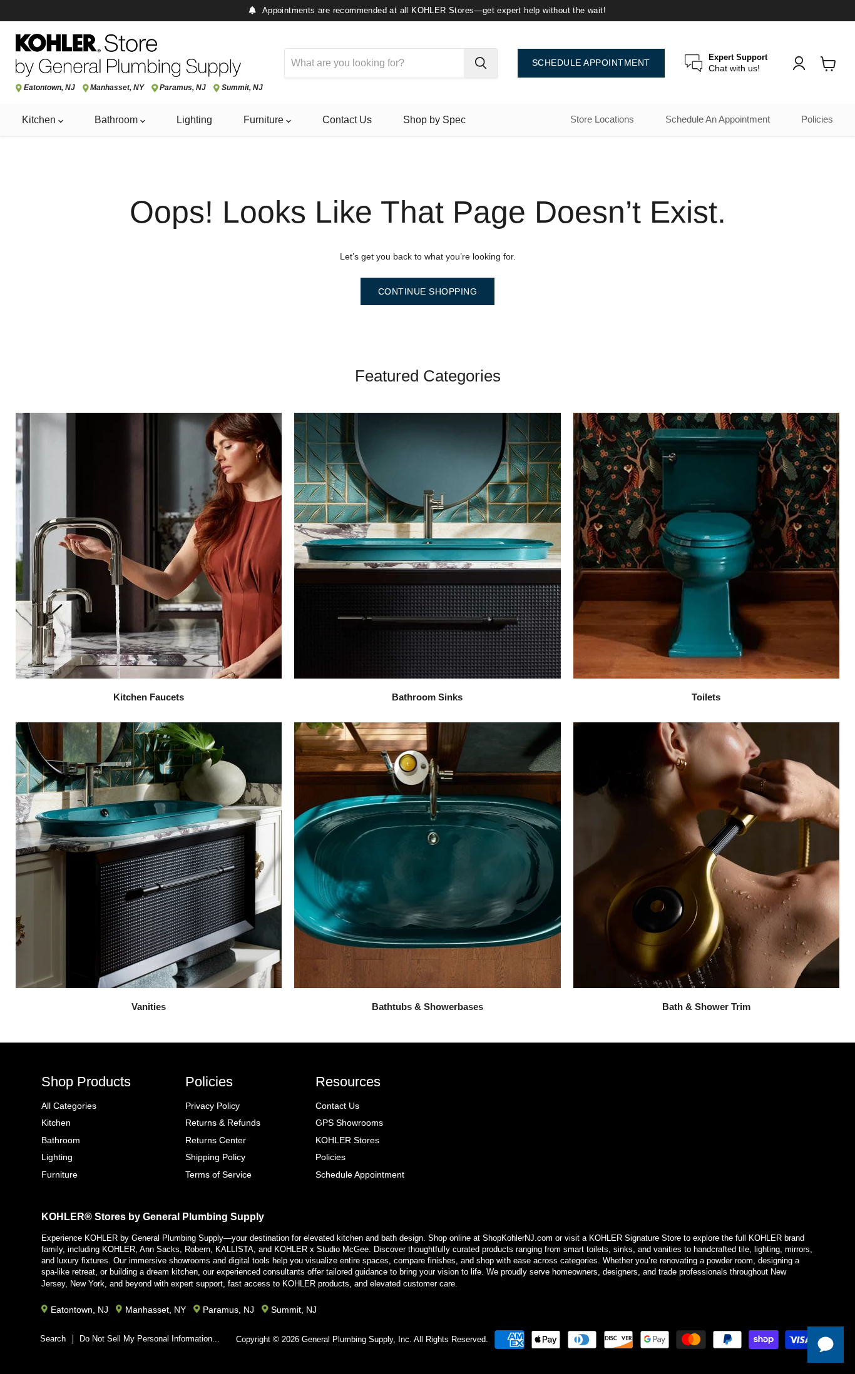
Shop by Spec (434, 119)
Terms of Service (218, 1174)
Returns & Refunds (222, 1123)
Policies (817, 119)
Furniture (264, 119)
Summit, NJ (242, 88)
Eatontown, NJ (49, 88)
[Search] (481, 63)
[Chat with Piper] (825, 1344)
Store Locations (602, 119)
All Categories (68, 1106)
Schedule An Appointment (717, 119)
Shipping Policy (215, 1157)
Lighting (194, 119)
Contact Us (347, 119)
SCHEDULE (591, 63)
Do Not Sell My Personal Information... (149, 1338)
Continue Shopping (428, 291)
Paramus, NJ (183, 88)
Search (53, 1338)
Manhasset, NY (117, 88)
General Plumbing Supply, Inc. (357, 1339)
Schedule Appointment (359, 1174)
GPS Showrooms (349, 1123)
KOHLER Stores (347, 1140)
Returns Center (215, 1140)
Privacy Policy (212, 1106)
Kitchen (40, 119)
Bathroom (117, 119)
